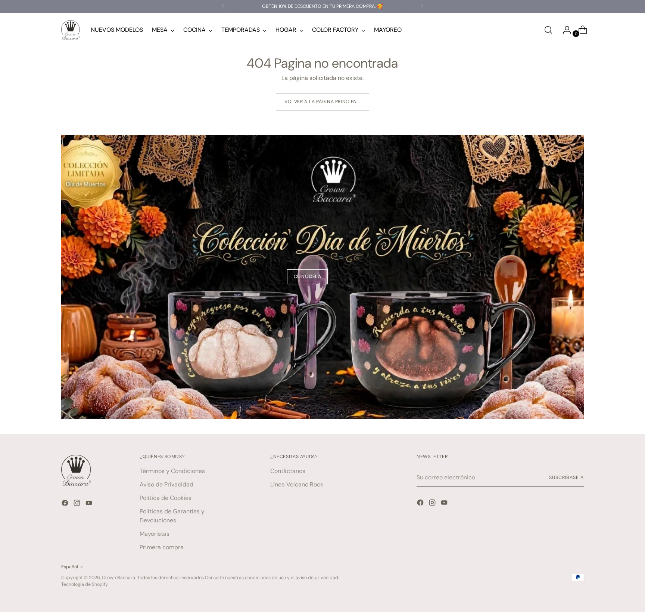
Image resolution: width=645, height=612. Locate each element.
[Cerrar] (416, 260)
